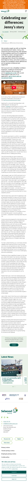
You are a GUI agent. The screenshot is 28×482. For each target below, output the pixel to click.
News (5, 41)
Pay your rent (7, 439)
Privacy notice (5, 447)
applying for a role (10, 73)
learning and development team (11, 100)
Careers (14, 345)
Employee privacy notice (8, 454)
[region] (14, 471)
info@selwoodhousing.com (10, 423)
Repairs (19, 439)
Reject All (14, 479)
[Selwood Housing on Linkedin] (7, 417)
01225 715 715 (6, 421)
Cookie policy (5, 457)
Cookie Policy (15, 468)
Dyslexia (8, 106)
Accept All (14, 472)
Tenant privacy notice (7, 450)
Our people (5, 31)
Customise (14, 475)
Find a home (7, 443)
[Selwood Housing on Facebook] (1, 417)
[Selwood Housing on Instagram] (4, 417)
